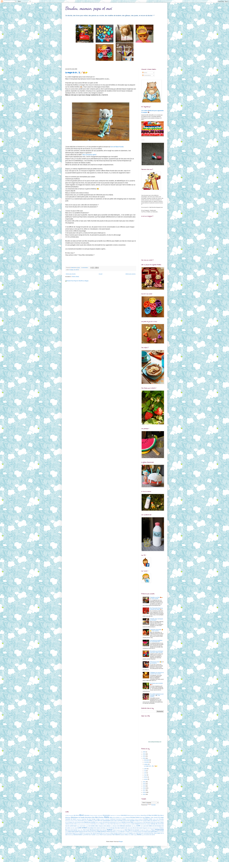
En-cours (75, 822)
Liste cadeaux (106, 826)
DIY (99, 820)
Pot (125, 831)
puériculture (154, 831)
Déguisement (68, 820)
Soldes (134, 833)
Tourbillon (93, 834)
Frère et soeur (156, 822)
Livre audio (143, 825)
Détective (86, 820)
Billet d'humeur (99, 817)
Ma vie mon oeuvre (138, 828)
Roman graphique (86, 833)
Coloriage (93, 819)
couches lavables (130, 819)
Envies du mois (80, 822)
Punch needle (161, 831)
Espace (97, 822)
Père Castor (94, 831)
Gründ (91, 823)
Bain (135, 815)
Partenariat (159, 830)
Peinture (90, 831)
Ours (150, 830)
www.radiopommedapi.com (154, 741)
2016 (144, 792)
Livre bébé (149, 826)
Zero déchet (76, 269)
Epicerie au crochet (89, 822)
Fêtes (131, 822)
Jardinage (152, 823)
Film (144, 822)
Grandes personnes (81, 823)
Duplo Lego (116, 820)
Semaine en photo (118, 833)
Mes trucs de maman (71, 830)
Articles (145, 72)
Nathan (110, 830)
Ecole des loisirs (126, 820)
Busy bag (142, 817)
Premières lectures (137, 831)
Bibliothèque (67, 817)
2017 (144, 790)
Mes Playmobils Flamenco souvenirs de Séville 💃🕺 (156, 609)
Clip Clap (89, 819)
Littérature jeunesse (125, 826)
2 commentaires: (84, 267)
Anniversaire (106, 815)
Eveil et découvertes (111, 822)
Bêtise (158, 815)
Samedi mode (99, 833)
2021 (144, 781)
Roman (81, 833)
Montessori (93, 830)
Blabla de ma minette (114, 817)
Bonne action (122, 817)
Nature (114, 830)
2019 (144, 786)
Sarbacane (107, 833)
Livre (138, 826)
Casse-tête (78, 819)
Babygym (132, 815)
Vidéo (132, 834)
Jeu (157, 823)
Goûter (75, 823)
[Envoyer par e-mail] (91, 268)
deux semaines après (89, 154)
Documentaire (106, 820)
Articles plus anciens (131, 274)
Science (112, 833)
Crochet (145, 819)
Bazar (145, 815)
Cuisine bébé (156, 819)
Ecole (120, 820)
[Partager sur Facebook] (96, 268)
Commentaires (147, 75)
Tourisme (97, 834)
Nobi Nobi (122, 830)
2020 (144, 784)
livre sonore (97, 828)
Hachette (98, 823)
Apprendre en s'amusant (115, 815)
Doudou (112, 820)
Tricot (101, 834)
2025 (144, 752)
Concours (107, 819)
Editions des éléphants (152, 820)
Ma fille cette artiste (128, 827)
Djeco (101, 820)
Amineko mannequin (98, 815)
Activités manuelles (69, 815)
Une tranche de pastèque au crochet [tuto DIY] (156, 641)
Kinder (78, 825)
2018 (144, 788)
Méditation (161, 827)
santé (104, 833)
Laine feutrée (82, 825)
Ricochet (77, 833)
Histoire (120, 823)
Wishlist (139, 834)
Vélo (130, 834)
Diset (93, 820)
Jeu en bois (161, 823)
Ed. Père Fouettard (143, 820)
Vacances (122, 834)
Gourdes (72, 823)
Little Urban (133, 825)
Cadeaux (147, 817)
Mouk (98, 830)
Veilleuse (127, 834)
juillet (145, 768)
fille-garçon (140, 822)
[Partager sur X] (94, 268)
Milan (82, 830)
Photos (108, 831)
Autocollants (124, 815)
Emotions (71, 822)
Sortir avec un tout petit (144, 833)
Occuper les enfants (144, 830)
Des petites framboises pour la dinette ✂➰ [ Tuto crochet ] (157, 695)
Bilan (93, 817)
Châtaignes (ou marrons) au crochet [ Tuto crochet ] (157, 673)
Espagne (101, 822)
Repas (73, 833)
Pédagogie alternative (83, 831)
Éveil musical (118, 822)
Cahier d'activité (154, 817)
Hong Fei (124, 823)
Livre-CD (108, 827)
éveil (106, 822)
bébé (155, 815)
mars (145, 775)
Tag (83, 834)
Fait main (128, 822)
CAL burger (161, 817)
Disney (96, 820)
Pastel (66, 831)
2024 (144, 754)
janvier (146, 779)
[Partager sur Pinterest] (98, 268)
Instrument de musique (145, 823)
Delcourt (73, 820)
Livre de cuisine (73, 827)
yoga (143, 834)
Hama (106, 823)
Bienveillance (88, 817)
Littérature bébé (115, 825)
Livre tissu (102, 828)
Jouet (74, 826)
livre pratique (90, 828)
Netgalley (118, 830)
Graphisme (88, 823)
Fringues (162, 822)
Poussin (131, 831)
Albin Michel (76, 815)
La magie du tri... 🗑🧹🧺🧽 (76, 72)
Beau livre (151, 815)
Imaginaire (129, 823)
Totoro (89, 834)
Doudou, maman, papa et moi (88, 8)
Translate (153, 804)
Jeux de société (69, 826)
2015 (144, 794)
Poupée (127, 831)
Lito (111, 825)
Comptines (102, 819)
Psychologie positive (146, 831)
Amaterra (92, 815)
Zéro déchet (152, 834)
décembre (146, 760)
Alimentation (87, 815)
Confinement (112, 819)
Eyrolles (124, 822)
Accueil (100, 274)
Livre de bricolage (156, 826)
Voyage (135, 834)
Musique (105, 830)
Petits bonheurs (101, 831)
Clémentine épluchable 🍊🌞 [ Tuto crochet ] (156, 630)
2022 (144, 758)
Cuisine (150, 819)
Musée (101, 830)
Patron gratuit (75, 831)
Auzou (128, 815)
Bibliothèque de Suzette (78, 817)
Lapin (87, 825)
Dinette (90, 820)
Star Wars (151, 833)
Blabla (106, 817)
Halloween (102, 823)
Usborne (117, 834)
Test (87, 834)
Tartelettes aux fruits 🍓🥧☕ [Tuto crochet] (156, 598)
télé (85, 834)
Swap (72, 834)
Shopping (131, 833)
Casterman (83, 819)
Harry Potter (110, 823)
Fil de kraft (136, 822)
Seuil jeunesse (125, 833)
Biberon (162, 815)
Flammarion (147, 822)
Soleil (137, 833)
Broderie (138, 817)
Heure (117, 823)
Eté (103, 822)
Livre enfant (82, 828)
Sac (91, 833)
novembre (146, 762)
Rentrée (70, 833)
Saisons (94, 833)
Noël (126, 830)
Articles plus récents (70, 274)
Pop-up (122, 831)
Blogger (121, 841)
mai (145, 770)
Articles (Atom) (75, 276)
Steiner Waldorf (157, 833)
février (146, 777)
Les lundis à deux (93, 826)
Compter (98, 819)
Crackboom (140, 819)
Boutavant (128, 817)
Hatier (114, 823)
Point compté (117, 831)
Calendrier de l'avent (70, 819)
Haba (94, 823)
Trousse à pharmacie (107, 834)
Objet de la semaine (133, 830)
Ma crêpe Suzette (119, 828)
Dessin (76, 820)
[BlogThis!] (93, 268)
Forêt (152, 822)
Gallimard (67, 823)
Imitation (133, 823)
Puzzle (66, 833)
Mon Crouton (86, 830)
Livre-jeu (112, 828)
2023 (144, 756)
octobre (146, 764)
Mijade (79, 830)
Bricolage (132, 817)
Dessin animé (81, 820)
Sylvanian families (77, 834)
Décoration (161, 819)
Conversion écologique (121, 819)
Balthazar (139, 815)
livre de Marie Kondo (117, 146)
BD (148, 815)
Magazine (145, 827)
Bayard (142, 815)
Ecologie (71, 269)
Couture (136, 819)
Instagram (137, 823)
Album (81, 815)
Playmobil (112, 831)
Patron (69, 831)
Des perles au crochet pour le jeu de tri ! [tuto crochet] (156, 652)
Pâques (153, 830)
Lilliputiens (101, 825)
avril (145, 772)
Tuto (113, 834)
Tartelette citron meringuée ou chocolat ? (156, 619)
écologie (136, 820)
